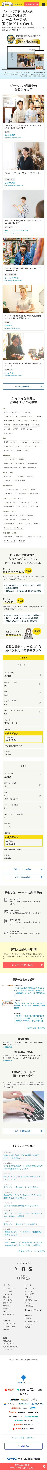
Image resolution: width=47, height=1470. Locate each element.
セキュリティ (29, 1324)
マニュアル (28, 1291)
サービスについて (9, 1288)
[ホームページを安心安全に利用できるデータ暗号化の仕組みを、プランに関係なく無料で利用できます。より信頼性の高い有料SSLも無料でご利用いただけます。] (40, 693)
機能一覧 (6, 1297)
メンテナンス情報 (9, 1326)
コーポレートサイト (19, 1438)
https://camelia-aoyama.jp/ (12, 328)
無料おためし (31, 4)
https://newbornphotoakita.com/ (13, 185)
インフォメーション (10, 1323)
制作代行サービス (31, 1300)
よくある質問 (29, 1294)
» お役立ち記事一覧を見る (34, 1028)
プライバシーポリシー (32, 1321)
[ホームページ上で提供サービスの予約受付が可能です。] (40, 702)
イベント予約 (7, 1300)
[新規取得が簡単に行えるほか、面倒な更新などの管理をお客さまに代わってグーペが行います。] (40, 684)
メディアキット (8, 1349)
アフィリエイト (8, 1344)
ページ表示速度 (8, 1314)
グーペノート (29, 1303)
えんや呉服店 (9, 135)
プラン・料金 (7, 1291)
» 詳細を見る (7, 1047)
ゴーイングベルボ (11, 278)
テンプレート (7, 1294)
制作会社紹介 (29, 1306)
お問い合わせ (29, 1297)
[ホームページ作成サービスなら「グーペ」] (11, 4)
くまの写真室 (9, 182)
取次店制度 (7, 1341)
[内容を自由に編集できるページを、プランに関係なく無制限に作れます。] (40, 674)
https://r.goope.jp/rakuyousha (13, 375)
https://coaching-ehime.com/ (12, 233)
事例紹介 (6, 1308)
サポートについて (31, 1288)
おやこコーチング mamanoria (16, 230)
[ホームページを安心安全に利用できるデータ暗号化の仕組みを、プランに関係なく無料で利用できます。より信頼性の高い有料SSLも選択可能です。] (40, 795)
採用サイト (31, 1438)
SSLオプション (8, 1306)
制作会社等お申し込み (11, 1346)
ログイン (28, 1327)
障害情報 (6, 1329)
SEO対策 (6, 1311)
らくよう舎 (8, 373)
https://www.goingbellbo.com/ (13, 280)
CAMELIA (8, 325)
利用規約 (28, 1318)
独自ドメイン (7, 1303)
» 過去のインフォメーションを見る (31, 1251)
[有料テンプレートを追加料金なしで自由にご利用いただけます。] (40, 712)
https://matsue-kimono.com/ (12, 137)
